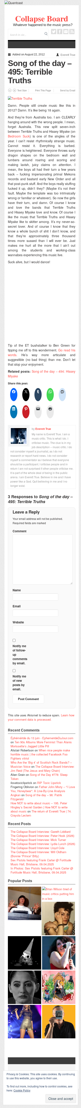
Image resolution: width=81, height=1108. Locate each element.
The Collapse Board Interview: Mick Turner (38, 840)
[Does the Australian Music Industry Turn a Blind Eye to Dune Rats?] (24, 953)
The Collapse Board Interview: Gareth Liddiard (40, 831)
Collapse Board (41, 18)
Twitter (53, 31)
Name (17, 590)
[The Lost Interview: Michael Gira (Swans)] (58, 1021)
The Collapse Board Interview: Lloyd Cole (37, 848)
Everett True (68, 55)
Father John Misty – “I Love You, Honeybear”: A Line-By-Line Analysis (43, 789)
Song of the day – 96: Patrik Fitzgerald (36, 797)
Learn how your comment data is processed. (41, 717)
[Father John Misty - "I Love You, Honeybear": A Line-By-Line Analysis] (58, 987)
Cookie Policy (22, 1090)
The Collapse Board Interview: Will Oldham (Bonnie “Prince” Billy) (38, 854)
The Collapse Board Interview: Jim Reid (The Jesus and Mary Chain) (42, 768)
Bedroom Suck (19, 136)
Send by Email (67, 90)
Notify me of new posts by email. (19, 682)
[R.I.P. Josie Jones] (24, 987)
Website (18, 622)
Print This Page (43, 90)
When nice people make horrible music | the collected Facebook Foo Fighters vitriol (40, 754)
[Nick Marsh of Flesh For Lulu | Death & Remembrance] (58, 918)
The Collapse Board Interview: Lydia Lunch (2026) (43, 844)
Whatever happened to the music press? (42, 25)
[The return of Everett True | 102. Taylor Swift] (24, 1021)
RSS (71, 31)
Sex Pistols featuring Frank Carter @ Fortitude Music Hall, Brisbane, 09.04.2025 (41, 862)
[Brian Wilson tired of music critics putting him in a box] (58, 894)
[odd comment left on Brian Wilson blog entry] (24, 903)
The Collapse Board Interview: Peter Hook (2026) (42, 835)
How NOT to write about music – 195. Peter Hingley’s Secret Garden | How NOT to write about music (39, 807)
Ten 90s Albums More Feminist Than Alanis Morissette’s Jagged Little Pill (41, 744)
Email (65, 31)
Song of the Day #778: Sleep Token (39, 776)
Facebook (59, 31)
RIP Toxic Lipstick (49, 783)
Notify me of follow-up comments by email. (20, 654)
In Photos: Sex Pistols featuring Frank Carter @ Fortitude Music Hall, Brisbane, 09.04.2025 (42, 870)
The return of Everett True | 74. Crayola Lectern (41, 813)
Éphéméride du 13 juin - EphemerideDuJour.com (42, 738)
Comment (19, 531)
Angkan (15, 795)
